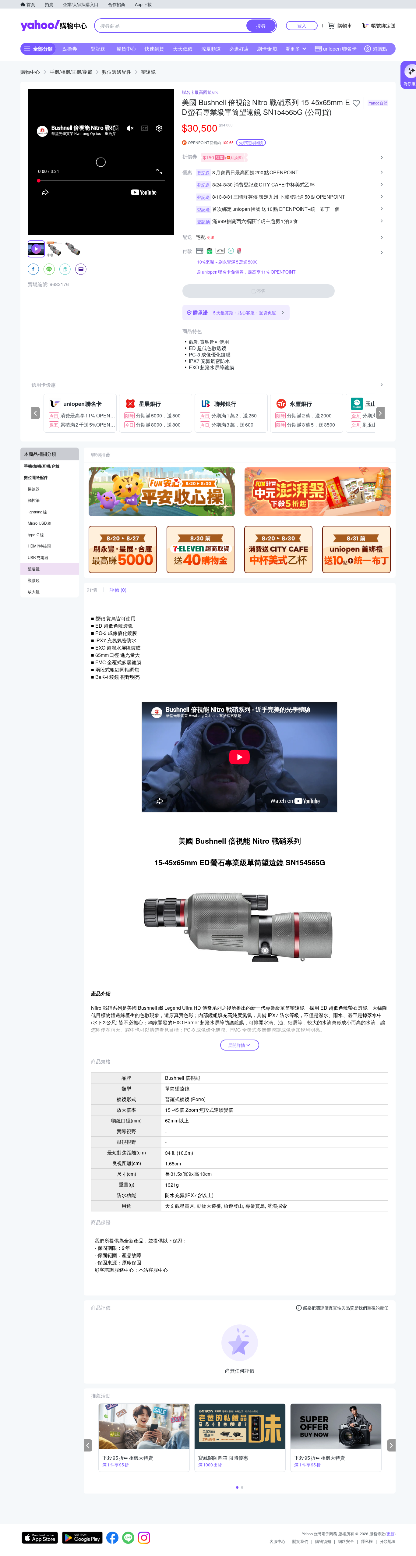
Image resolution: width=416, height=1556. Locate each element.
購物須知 (323, 1541)
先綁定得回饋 (251, 142)
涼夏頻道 (211, 48)
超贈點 (379, 48)
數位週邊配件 (116, 71)
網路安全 (346, 1541)
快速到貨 (154, 48)
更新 (390, 1534)
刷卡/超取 (267, 48)
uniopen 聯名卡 (340, 48)
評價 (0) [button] (118, 589)
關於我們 (300, 1541)
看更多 (292, 48)
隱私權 (367, 1541)
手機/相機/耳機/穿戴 (71, 71)
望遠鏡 (148, 71)
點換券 (69, 48)
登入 (301, 25)
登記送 (98, 48)
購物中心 (30, 71)
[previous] (35, 413)
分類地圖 (388, 1541)
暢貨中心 (126, 48)
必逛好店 (239, 48)
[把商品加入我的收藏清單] (356, 103)
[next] (380, 413)
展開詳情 (236, 1045)
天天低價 (182, 48)
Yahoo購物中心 (53, 25)
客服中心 (277, 1541)
